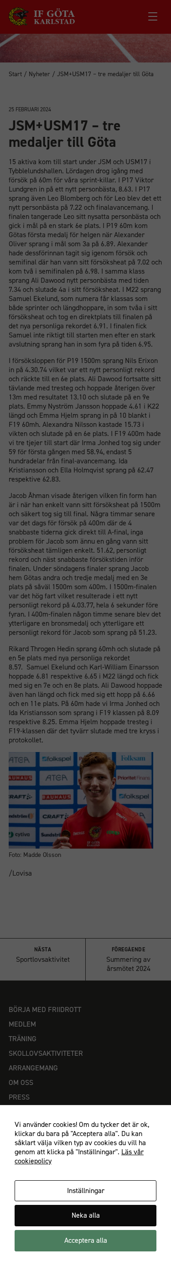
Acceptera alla (85, 1240)
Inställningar (85, 1190)
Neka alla (86, 1215)
